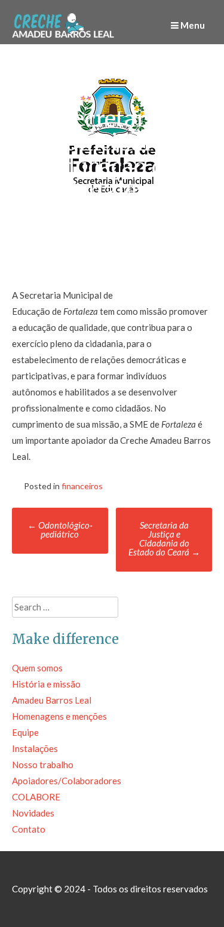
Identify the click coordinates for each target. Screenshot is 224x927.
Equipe (25, 732)
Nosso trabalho (42, 764)
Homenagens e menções (59, 716)
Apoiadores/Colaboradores (66, 780)
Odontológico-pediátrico (60, 529)
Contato (28, 829)
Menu (192, 25)
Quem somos (37, 667)
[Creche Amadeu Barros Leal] (64, 35)
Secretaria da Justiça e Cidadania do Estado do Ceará (164, 538)
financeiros (82, 486)
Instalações (35, 748)
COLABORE (36, 796)
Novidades (33, 813)
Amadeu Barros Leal (51, 700)
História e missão (46, 684)
